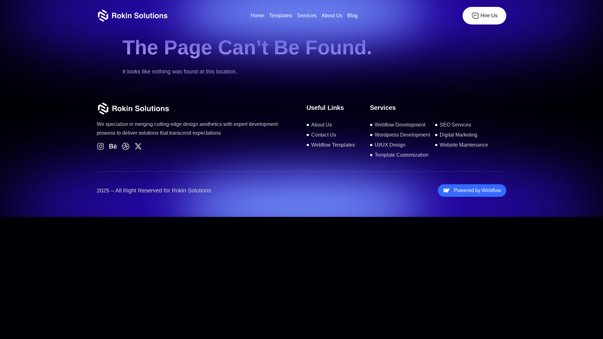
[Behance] (113, 146)
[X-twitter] (138, 146)
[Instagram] (100, 146)
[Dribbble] (125, 146)
